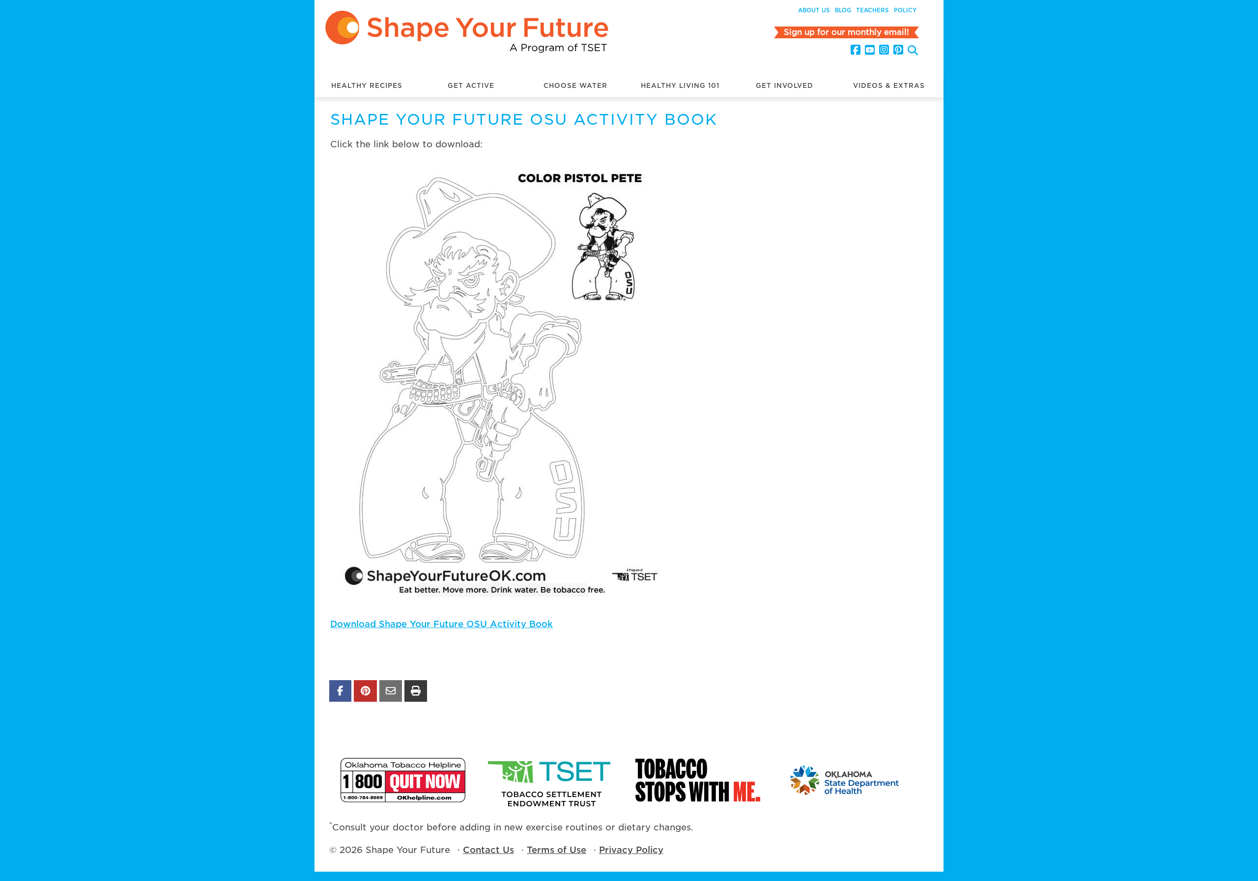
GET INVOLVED (784, 85)
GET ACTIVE (471, 85)
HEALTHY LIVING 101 (680, 85)
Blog (843, 10)
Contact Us (488, 850)
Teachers (872, 10)
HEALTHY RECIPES (366, 85)
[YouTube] (870, 50)
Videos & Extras (889, 85)
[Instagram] (884, 50)
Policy (905, 10)
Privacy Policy (631, 850)
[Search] (913, 51)
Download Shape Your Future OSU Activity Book (441, 624)
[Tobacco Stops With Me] (698, 780)
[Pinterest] (898, 50)
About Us (814, 10)
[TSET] (550, 780)
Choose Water (575, 85)
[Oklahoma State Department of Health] (845, 780)
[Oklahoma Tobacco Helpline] (403, 780)
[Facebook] (855, 50)
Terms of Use (556, 850)
